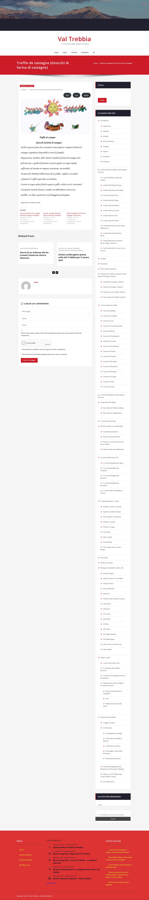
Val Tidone (106, 629)
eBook (86, 95)
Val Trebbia (74, 39)
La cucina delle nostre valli (109, 457)
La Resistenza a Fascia (113, 746)
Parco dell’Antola (108, 588)
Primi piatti (106, 532)
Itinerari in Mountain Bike (111, 437)
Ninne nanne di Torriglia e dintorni (114, 297)
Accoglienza (105, 120)
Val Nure (106, 624)
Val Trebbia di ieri (108, 782)
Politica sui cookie (107, 563)
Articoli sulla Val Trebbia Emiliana (71, 250)
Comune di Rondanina (110, 366)
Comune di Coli (108, 321)
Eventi (65, 52)
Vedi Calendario (51, 883)
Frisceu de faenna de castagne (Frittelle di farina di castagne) (30, 214)
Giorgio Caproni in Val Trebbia (113, 578)
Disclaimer (85, 52)
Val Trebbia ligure (108, 639)
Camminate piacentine (110, 432)
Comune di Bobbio (109, 311)
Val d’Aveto (106, 619)
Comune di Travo (108, 382)
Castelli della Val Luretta (111, 210)
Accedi (21, 850)
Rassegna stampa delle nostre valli (112, 568)
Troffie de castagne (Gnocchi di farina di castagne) (116, 63)
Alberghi (106, 131)
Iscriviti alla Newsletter (108, 421)
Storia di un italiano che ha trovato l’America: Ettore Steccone (34, 255)
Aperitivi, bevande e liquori (112, 512)
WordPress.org (24, 865)
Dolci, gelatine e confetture (112, 517)
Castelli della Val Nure (110, 215)
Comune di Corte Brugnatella (112, 326)
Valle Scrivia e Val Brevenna (112, 644)
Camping (106, 146)
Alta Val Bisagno (108, 573)
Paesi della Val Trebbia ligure (112, 413)
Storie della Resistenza (113, 758)
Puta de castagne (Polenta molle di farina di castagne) (52, 214)
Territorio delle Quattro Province (114, 599)
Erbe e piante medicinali (108, 269)
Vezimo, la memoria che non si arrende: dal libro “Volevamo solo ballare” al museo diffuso (117, 875)
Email (99, 805)
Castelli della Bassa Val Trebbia (113, 190)
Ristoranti (106, 161)
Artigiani (106, 136)
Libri (107, 698)
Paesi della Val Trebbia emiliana (113, 408)
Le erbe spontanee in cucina (110, 501)
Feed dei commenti (25, 860)
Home (56, 52)
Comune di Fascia (109, 331)
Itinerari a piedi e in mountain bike (112, 426)
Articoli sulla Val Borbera (29, 248)
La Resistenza (107, 728)
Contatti (74, 52)
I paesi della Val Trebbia (108, 402)
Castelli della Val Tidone (111, 221)
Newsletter (104, 558)
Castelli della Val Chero (110, 195)
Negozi (105, 151)
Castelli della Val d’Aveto (111, 205)
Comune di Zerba (108, 387)
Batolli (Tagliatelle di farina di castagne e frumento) (76, 214)
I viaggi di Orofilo (109, 723)
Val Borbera (107, 604)
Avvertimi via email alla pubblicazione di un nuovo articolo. (45, 354)
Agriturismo (107, 126)
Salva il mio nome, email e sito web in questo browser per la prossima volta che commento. (51, 334)
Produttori (106, 156)
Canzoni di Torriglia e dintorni (113, 287)
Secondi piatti (107, 542)
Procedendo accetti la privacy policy (112, 815)
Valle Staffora (107, 649)
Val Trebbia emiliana (109, 634)
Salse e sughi (107, 537)
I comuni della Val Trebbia (109, 305)
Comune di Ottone (109, 351)
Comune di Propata (109, 356)
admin (24, 90)
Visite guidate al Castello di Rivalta (68, 847)
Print (67, 95)
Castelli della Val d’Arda (110, 200)
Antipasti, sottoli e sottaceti (112, 507)
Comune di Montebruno (111, 346)
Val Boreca (106, 609)
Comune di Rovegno (110, 371)
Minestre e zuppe (109, 527)
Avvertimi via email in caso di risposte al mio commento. (44, 349)
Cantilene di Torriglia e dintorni (113, 282)
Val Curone (106, 614)
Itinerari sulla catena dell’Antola (113, 449)
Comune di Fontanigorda (111, 336)
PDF (76, 95)
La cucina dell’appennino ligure (113, 463)
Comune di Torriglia (109, 376)
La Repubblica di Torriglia (114, 733)
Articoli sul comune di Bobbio (69, 248)
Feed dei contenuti (25, 855)
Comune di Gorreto (109, 341)
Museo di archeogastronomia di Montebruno (46, 90)
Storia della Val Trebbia (108, 717)
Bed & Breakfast (108, 141)
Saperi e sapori (105, 657)
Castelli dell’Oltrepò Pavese (112, 185)
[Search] (94, 52)
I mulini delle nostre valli (111, 663)
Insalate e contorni (109, 522)
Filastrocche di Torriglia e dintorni (114, 292)
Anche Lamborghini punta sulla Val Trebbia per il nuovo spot (73, 257)
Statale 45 (106, 594)
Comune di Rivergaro (110, 361)
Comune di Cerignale (110, 316)
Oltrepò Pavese (108, 583)
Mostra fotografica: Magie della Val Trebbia (71, 853)
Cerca (100, 85)
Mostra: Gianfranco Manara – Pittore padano (72, 878)
